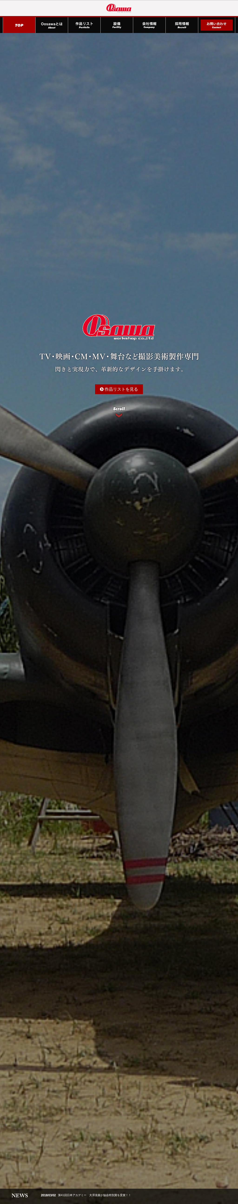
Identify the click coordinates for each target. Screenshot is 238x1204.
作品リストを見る (120, 389)
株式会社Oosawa (119, 8)
